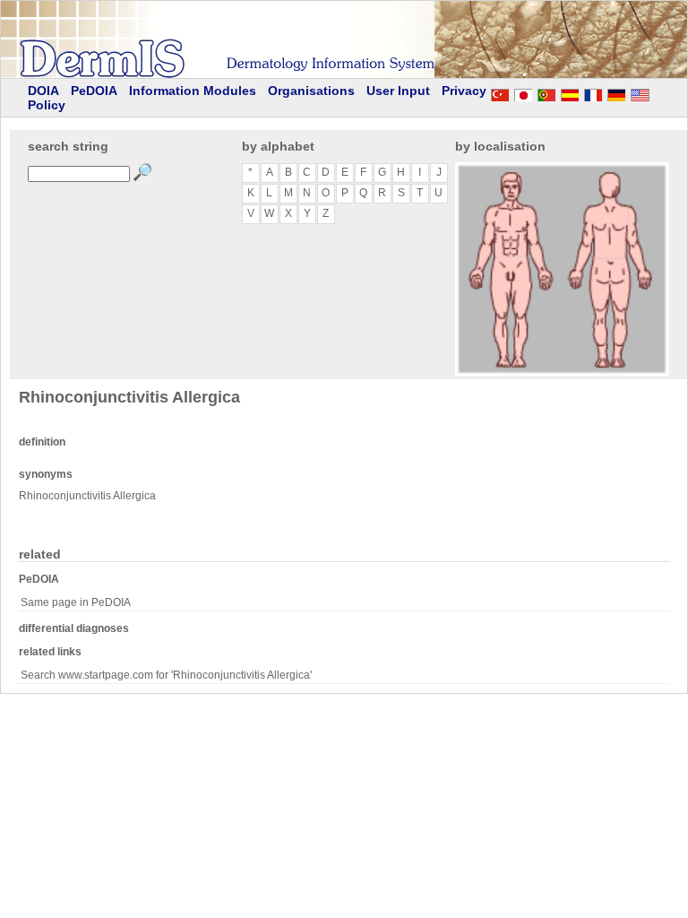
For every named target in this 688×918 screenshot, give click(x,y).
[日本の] (523, 92)
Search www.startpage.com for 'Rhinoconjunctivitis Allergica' (166, 675)
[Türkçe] (500, 92)
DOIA (43, 90)
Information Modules (192, 90)
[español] (570, 92)
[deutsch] (616, 92)
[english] (657, 92)
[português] (546, 92)
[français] (593, 92)
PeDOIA (94, 90)
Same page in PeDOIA (76, 602)
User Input (398, 90)
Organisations (311, 90)
